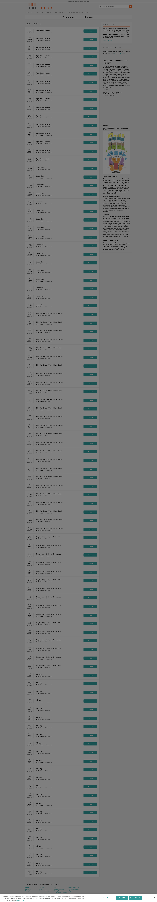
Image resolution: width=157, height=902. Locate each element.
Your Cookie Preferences (107, 897)
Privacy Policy (20, 900)
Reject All (122, 897)
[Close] (154, 898)
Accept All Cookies (135, 897)
